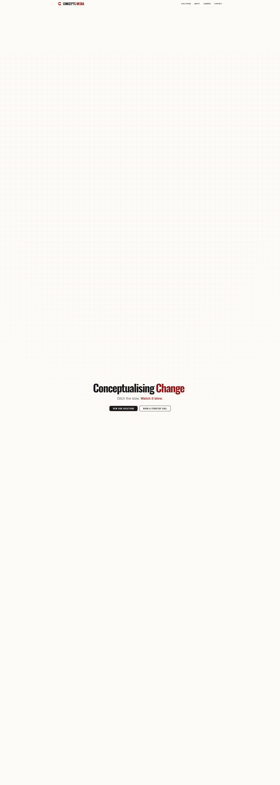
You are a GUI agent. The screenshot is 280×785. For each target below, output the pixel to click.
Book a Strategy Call (155, 408)
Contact (218, 4)
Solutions (186, 4)
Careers (207, 4)
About (197, 4)
